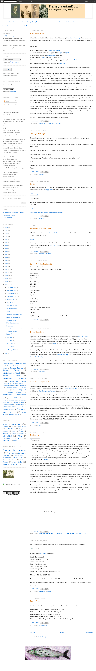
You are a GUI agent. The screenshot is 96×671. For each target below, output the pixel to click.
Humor (41, 174)
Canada (5, 426)
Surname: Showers (8, 404)
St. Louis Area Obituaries (16, 22)
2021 (6, 242)
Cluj (13, 427)
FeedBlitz (13, 91)
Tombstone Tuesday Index (73, 22)
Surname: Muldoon (14, 392)
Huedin (18, 427)
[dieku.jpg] (34, 194)
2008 (6, 282)
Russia (59, 534)
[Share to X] (44, 121)
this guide (43, 553)
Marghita (21, 429)
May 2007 (10, 341)
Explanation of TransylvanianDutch (13, 212)
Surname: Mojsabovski (19, 390)
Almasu (5, 424)
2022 (6, 239)
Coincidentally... (37, 332)
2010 (6, 276)
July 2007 (10, 303)
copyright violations (54, 50)
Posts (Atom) (42, 637)
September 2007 (12, 296)
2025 (6, 230)
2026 (6, 227)
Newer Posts (33, 632)
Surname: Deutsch (12, 372)
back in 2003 (73, 60)
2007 (6, 285)
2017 (6, 254)
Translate (16, 62)
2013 (6, 267)
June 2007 (10, 338)
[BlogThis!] (42, 121)
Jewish (49, 591)
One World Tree (53, 245)
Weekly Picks (17, 462)
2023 (6, 236)
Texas (20, 436)
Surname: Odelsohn (14, 398)
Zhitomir (15, 440)
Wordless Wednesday (10, 464)
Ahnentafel (17, 26)
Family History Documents (35, 22)
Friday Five (43, 322)
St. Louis (7, 435)
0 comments (35, 121)
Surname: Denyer (11, 370)
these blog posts (83, 337)
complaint (44, 57)
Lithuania (10, 428)
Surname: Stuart (21, 407)
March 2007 (10, 347)
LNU (54, 344)
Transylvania (6, 438)
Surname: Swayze (8, 409)
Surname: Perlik (13, 400)
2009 (6, 279)
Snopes (60, 53)
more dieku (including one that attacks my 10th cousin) (46, 212)
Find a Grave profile (9, 215)
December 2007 (12, 287)
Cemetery (42, 218)
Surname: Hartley (21, 385)
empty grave (49, 190)
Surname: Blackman (8, 363)
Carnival (42, 123)
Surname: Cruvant (16, 368)
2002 (6, 353)
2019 (6, 248)
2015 (6, 260)
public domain (51, 55)
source (32, 208)
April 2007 (10, 344)
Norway (14, 431)
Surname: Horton (12, 388)
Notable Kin (27, 26)
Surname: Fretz (13, 381)
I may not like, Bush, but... (41, 228)
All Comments (9, 105)
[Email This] (41, 121)
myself (67, 53)
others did (62, 63)
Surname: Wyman (14, 414)
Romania (5, 433)
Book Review (12, 453)
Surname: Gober (18, 383)
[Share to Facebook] (46, 121)
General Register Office (70, 389)
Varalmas (6, 440)
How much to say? (38, 33)
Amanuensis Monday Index (54, 22)
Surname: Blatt (21, 363)
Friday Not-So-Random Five (42, 263)
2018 (6, 251)
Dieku (32, 184)
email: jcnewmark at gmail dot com (12, 36)
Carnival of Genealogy (74, 38)
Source (46, 459)
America (16, 424)
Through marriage (37, 133)
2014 (6, 263)
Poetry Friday (18, 457)
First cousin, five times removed (58, 233)
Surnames (82, 534)
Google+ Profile (7, 217)
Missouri (5, 431)
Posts (7, 101)
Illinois (24, 427)
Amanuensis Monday (14, 449)
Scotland (21, 433)
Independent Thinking (36, 357)
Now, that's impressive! (40, 381)
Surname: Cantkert (12, 366)
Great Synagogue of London (47, 391)
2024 (6, 233)
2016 (6, 257)
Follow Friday (19, 455)
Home (4, 22)
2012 (6, 270)
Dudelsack (34, 435)
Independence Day (62, 354)
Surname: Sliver (20, 404)
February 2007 (11, 350)
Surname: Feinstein (14, 377)
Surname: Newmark (14, 394)
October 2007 (11, 293)
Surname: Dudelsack (70, 534)
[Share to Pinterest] (48, 121)
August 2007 (11, 300)
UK (40, 425)
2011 (6, 273)
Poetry (49, 218)
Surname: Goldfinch (8, 385)
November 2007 (12, 290)
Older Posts (89, 632)
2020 (6, 245)
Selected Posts (6, 26)
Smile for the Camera (9, 460)
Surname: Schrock (18, 402)
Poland (21, 431)
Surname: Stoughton (8, 407)
